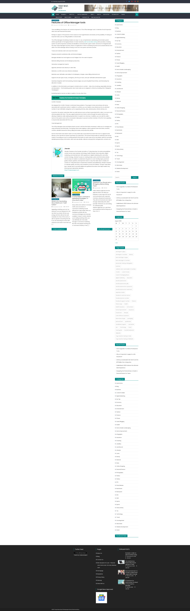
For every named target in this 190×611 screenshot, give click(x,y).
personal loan (119, 321)
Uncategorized (55, 20)
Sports (118, 143)
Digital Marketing (82, 14)
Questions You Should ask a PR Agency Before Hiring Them (102, 184)
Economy (118, 44)
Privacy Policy (100, 577)
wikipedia (118, 333)
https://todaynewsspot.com (71, 170)
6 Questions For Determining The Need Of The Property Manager (131, 583)
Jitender (65, 25)
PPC (117, 123)
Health (99, 14)
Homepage (100, 571)
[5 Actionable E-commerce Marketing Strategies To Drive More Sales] (82, 185)
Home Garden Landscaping (123, 69)
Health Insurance (120, 307)
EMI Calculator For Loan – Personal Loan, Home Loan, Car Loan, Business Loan (106, 565)
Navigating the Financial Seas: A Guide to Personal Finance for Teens (127, 210)
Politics (118, 117)
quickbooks (128, 321)
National (118, 101)
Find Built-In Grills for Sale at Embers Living (131, 553)
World (117, 171)
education (129, 278)
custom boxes (125, 272)
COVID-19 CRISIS (120, 34)
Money (118, 98)
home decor (130, 307)
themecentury (75, 609)
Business (63, 14)
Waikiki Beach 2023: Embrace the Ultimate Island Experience (127, 205)
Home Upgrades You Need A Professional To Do (127, 188)
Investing (118, 82)
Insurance (119, 79)
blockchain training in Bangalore (124, 263)
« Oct (116, 243)
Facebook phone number (122, 298)
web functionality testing (90, 42)
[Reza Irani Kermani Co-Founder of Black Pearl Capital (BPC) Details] (121, 572)
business (118, 266)
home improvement (121, 310)
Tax (117, 152)
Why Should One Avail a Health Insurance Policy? (105, 229)
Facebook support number (123, 301)
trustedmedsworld (129, 330)
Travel (123, 14)
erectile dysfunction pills (122, 283)
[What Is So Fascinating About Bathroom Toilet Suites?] (61, 188)
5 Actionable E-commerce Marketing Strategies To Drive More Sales (81, 198)
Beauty (131, 254)
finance (134, 301)
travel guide (119, 330)
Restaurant (119, 133)
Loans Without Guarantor (122, 315)
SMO (83, 192)
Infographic (119, 76)
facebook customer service (123, 295)
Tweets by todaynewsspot (80, 555)
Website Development (122, 168)
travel (129, 327)
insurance (131, 310)
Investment (119, 312)
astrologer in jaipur (120, 251)
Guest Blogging (120, 63)
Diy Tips (118, 40)
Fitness (118, 60)
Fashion (118, 53)
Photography (119, 114)
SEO (117, 136)
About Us (77, 17)
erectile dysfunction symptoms (124, 286)
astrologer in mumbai (121, 254)
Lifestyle (71, 14)
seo (117, 327)
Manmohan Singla (120, 318)
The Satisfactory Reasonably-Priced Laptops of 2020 (130, 562)
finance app (119, 304)
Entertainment (120, 50)
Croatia (118, 272)
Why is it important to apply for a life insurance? (125, 193)
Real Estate (59, 17)
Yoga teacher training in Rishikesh (124, 339)
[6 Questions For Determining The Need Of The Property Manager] (121, 582)
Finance (118, 56)
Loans (117, 95)
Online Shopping (120, 108)
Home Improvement (121, 72)
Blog (117, 28)
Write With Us (100, 583)
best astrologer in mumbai (123, 260)
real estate (131, 324)
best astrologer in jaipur (122, 257)
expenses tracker (120, 292)
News (92, 14)
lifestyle (126, 312)
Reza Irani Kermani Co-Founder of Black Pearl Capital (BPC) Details (131, 572)
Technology (115, 14)
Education (106, 14)
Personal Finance (120, 111)
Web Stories (67, 17)
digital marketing (120, 278)
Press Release (119, 127)
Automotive (119, 25)
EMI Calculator (95, 17)
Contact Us (85, 17)
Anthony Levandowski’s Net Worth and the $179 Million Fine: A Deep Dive (127, 199)
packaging (130, 318)
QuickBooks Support (121, 324)
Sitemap (99, 580)
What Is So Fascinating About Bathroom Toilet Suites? (59, 203)
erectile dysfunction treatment (124, 289)
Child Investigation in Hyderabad (60, 229)
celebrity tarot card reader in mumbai (126, 269)
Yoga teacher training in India (123, 336)
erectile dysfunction (121, 280)
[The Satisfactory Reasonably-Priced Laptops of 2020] (121, 562)
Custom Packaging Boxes (122, 275)
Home (57, 14)
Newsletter (100, 574)
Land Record (119, 88)
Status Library (119, 149)
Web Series (119, 165)
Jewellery (118, 85)
